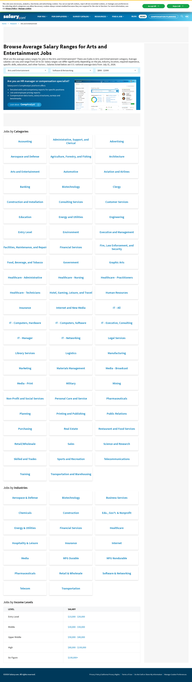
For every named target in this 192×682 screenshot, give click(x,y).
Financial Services (71, 247)
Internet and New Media (71, 308)
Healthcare (117, 528)
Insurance (25, 308)
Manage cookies (25, 8)
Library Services (25, 353)
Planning (25, 413)
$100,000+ (73, 657)
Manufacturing (117, 353)
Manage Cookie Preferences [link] (175, 674)
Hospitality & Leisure (25, 543)
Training (25, 474)
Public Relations (117, 413)
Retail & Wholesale (70, 573)
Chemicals (25, 513)
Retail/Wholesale (25, 444)
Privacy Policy (11, 8)
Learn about (15, 104)
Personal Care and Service (71, 398)
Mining (117, 383)
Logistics (71, 353)
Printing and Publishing (70, 413)
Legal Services (116, 338)
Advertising (117, 141)
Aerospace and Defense (25, 156)
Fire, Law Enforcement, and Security (117, 247)
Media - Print (25, 383)
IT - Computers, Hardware (25, 323)
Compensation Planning (163, 16)
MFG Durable (71, 558)
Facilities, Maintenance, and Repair (25, 247)
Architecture (116, 156)
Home (4, 24)
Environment (71, 232)
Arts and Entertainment (25, 171)
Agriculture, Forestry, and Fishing (71, 156)
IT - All (117, 308)
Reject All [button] (176, 6)
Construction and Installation (25, 202)
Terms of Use (127, 674)
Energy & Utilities (25, 528)
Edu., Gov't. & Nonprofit (116, 513)
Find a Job (117, 16)
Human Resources (117, 292)
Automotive (71, 171)
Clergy (117, 187)
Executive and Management (117, 232)
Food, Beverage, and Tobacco (25, 262)
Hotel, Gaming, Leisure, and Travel (71, 292)
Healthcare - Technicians (25, 292)
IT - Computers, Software (71, 323)
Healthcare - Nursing (71, 277)
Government (71, 262)
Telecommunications (117, 459)
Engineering (116, 217)
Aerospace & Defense (25, 497)
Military (71, 383)
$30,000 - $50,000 (76, 626)
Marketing (25, 368)
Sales (71, 444)
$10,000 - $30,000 (76, 616)
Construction (71, 513)
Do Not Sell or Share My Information (148, 674)
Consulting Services (71, 202)
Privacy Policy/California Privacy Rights (104, 674)
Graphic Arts (116, 262)
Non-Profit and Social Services (25, 398)
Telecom (25, 588)
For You (41, 16)
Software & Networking (117, 573)
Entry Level (25, 232)
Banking (25, 187)
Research (13, 24)
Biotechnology (71, 187)
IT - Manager (25, 338)
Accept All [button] (152, 6)
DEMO (143, 16)
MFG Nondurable (117, 558)
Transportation (71, 588)
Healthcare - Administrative (25, 277)
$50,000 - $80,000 (76, 637)
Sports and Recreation (71, 459)
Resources (100, 16)
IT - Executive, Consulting (116, 323)
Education (25, 217)
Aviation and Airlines (116, 171)
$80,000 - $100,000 (77, 647)
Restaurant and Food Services (116, 429)
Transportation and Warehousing (71, 474)
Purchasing (25, 429)
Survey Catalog (81, 16)
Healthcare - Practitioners (117, 277)
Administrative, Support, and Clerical (71, 141)
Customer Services (116, 202)
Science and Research (116, 444)
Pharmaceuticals (116, 398)
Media (25, 558)
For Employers (59, 16)
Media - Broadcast (117, 368)
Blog (134, 16)
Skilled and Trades (25, 459)
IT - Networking (71, 338)
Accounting (25, 141)
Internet (117, 543)
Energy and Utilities (71, 217)
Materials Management (71, 368)
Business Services (116, 497)
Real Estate (71, 429)
